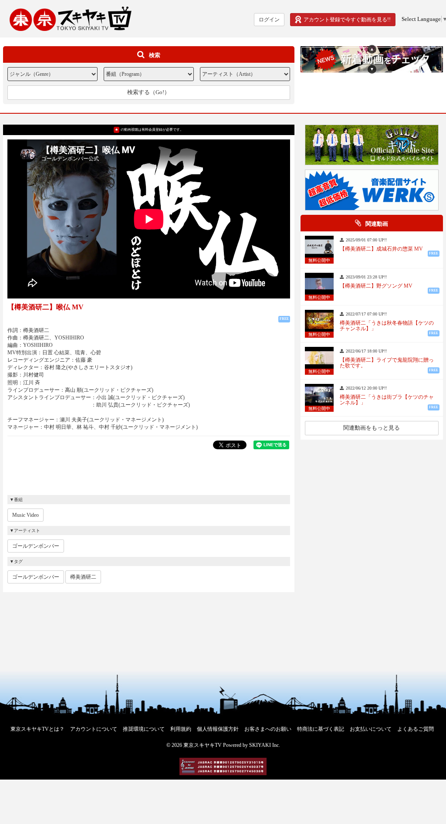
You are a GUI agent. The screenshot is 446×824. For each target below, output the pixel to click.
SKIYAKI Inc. (264, 745)
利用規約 (180, 729)
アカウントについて (93, 729)
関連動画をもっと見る (371, 427)
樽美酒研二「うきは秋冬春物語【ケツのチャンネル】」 (387, 326)
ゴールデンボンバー (35, 546)
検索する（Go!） (148, 92)
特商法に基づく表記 (320, 729)
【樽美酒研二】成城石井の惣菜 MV (381, 249)
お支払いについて (371, 729)
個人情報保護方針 (218, 729)
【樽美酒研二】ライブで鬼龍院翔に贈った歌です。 (387, 363)
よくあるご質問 (415, 729)
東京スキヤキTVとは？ (37, 729)
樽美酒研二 (83, 577)
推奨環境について (144, 729)
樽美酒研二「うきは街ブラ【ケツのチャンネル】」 (387, 400)
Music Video (25, 515)
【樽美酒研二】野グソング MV (376, 286)
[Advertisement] (148, 471)
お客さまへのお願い (267, 729)
